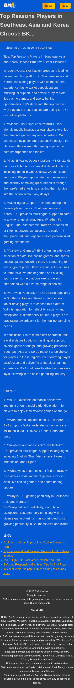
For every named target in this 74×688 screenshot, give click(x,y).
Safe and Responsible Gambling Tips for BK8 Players (36, 564)
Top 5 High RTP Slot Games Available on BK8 (31, 560)
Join (65, 5)
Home (48, 5)
